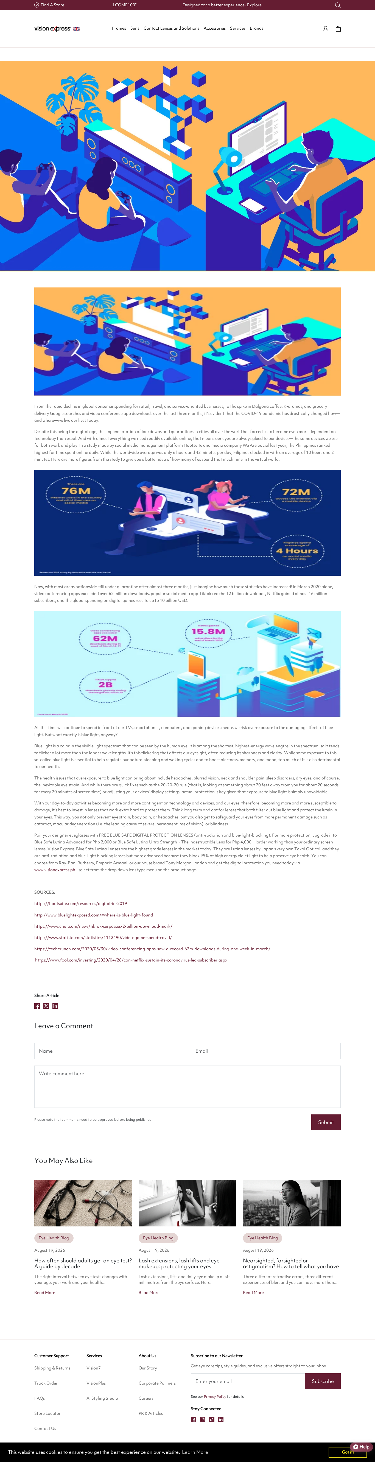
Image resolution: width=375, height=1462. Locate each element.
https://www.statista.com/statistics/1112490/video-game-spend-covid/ (103, 937)
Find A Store (52, 5)
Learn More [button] (195, 1452)
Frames (119, 28)
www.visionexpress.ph (54, 870)
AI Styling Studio (102, 1398)
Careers (146, 1398)
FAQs (39, 1398)
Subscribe (323, 1381)
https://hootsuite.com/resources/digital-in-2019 (80, 903)
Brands (256, 28)
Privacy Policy (215, 1396)
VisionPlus (96, 1383)
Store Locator (47, 1413)
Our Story (148, 1368)
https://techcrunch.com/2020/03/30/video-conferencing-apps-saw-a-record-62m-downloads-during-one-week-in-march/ (152, 949)
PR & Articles (151, 1413)
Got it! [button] (348, 1452)
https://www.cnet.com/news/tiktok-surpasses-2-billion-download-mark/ (103, 926)
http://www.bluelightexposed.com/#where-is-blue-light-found (93, 915)
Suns (134, 28)
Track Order (46, 1383)
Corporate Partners (157, 1383)
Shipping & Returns (52, 1368)
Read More (44, 1292)
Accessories (215, 28)
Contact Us (45, 1428)
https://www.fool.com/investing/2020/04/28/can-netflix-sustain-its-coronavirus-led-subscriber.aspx (131, 960)
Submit (326, 1122)
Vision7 (93, 1368)
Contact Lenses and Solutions (171, 28)
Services (237, 28)
